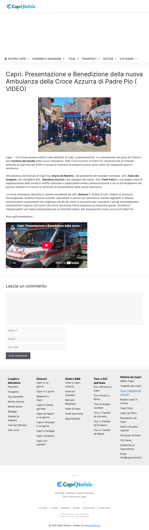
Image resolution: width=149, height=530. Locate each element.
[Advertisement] (74, 34)
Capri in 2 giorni (45, 391)
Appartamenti (72, 418)
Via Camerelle (15, 396)
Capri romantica (45, 435)
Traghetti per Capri (130, 385)
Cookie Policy (104, 508)
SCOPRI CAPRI (17, 58)
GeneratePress (92, 525)
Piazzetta (13, 386)
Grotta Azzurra (16, 401)
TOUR (71, 58)
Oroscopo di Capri (130, 435)
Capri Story (126, 408)
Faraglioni (13, 391)
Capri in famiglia (46, 430)
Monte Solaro (15, 406)
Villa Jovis (13, 430)
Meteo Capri (127, 380)
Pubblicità (65, 508)
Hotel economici (74, 413)
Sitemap (76, 508)
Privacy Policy (89, 508)
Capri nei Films (128, 413)
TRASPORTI (89, 58)
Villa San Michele (17, 425)
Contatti (54, 508)
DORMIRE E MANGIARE (46, 58)
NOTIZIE (108, 58)
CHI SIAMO (127, 58)
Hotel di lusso (72, 408)
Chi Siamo (126, 440)
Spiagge (12, 411)
